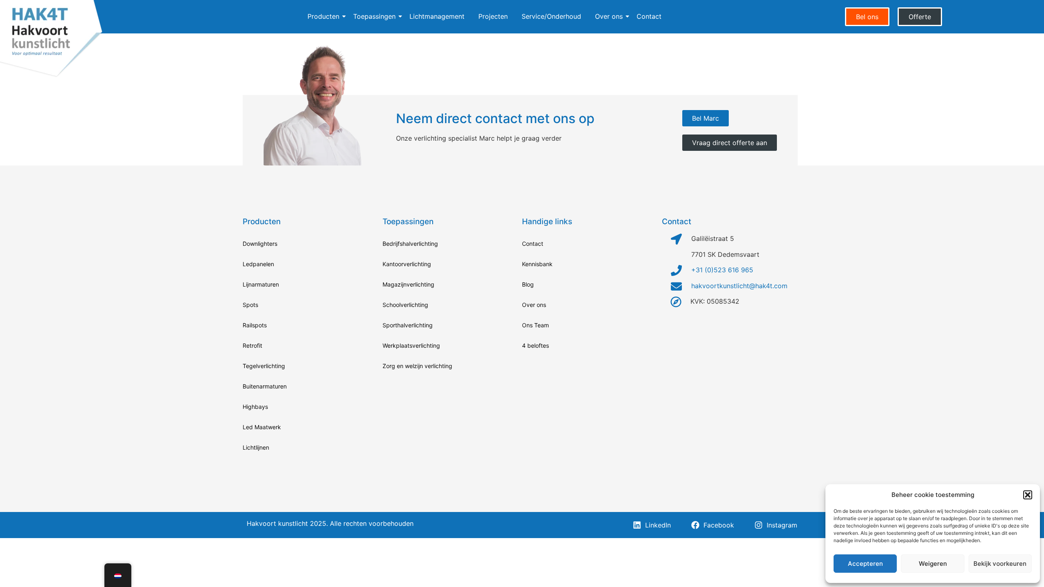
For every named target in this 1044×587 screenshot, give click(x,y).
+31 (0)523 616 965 (722, 270)
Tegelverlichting (264, 365)
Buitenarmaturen (265, 386)
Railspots (255, 325)
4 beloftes (535, 345)
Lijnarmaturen (261, 284)
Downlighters (260, 243)
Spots (250, 304)
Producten (323, 16)
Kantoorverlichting (407, 263)
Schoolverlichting (405, 304)
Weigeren (933, 563)
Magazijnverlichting (408, 284)
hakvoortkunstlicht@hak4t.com (739, 286)
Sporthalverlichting (408, 325)
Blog (528, 284)
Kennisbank (537, 263)
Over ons (609, 16)
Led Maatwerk (262, 427)
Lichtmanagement (436, 16)
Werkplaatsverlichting (411, 345)
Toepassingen (374, 16)
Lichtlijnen (256, 447)
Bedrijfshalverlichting (410, 243)
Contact (649, 16)
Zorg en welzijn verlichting (417, 365)
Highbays (255, 406)
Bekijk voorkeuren (999, 563)
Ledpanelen (258, 263)
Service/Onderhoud (551, 16)
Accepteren (865, 563)
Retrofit (252, 345)
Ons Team (535, 325)
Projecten (493, 16)
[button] (1028, 495)
